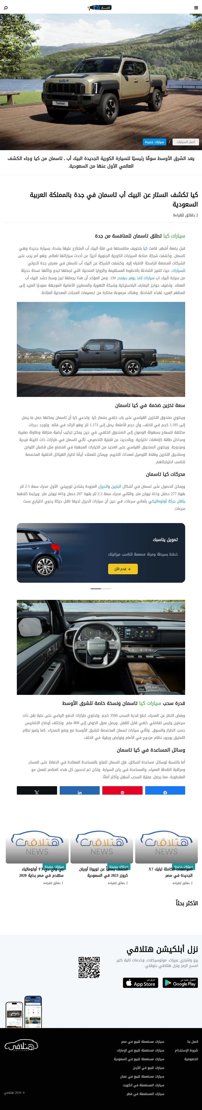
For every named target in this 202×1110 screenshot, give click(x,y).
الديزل (103, 486)
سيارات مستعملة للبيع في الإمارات (140, 1050)
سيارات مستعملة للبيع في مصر (142, 1042)
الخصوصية (191, 1059)
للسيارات (178, 270)
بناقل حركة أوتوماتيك (168, 501)
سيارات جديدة (154, 142)
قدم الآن (120, 569)
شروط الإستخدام (186, 1050)
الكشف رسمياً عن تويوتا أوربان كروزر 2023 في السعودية (103, 872)
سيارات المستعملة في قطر (145, 1094)
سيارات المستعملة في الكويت (143, 1085)
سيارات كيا (173, 235)
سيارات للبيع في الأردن (148, 1068)
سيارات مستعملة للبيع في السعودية (139, 1059)
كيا (145, 248)
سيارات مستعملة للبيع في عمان (142, 1076)
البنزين (115, 486)
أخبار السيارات (186, 142)
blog (99, 7)
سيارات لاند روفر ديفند (137, 278)
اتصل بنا (192, 1042)
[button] (106, 588)
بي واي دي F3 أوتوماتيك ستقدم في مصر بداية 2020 (41, 872)
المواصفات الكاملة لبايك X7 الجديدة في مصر (171, 872)
